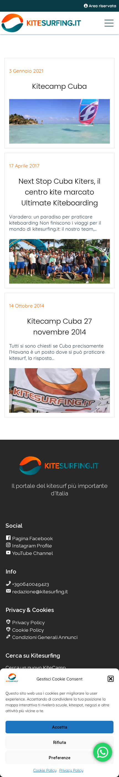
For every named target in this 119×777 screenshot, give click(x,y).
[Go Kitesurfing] (59, 23)
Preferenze (59, 757)
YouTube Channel (32, 553)
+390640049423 (30, 584)
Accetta (59, 727)
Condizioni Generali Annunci (44, 637)
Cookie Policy (44, 770)
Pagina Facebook (32, 538)
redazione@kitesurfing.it (39, 591)
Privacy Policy (71, 770)
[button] (110, 679)
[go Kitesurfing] (59, 474)
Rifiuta (59, 742)
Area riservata (102, 5)
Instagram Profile (31, 546)
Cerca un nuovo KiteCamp (36, 667)
